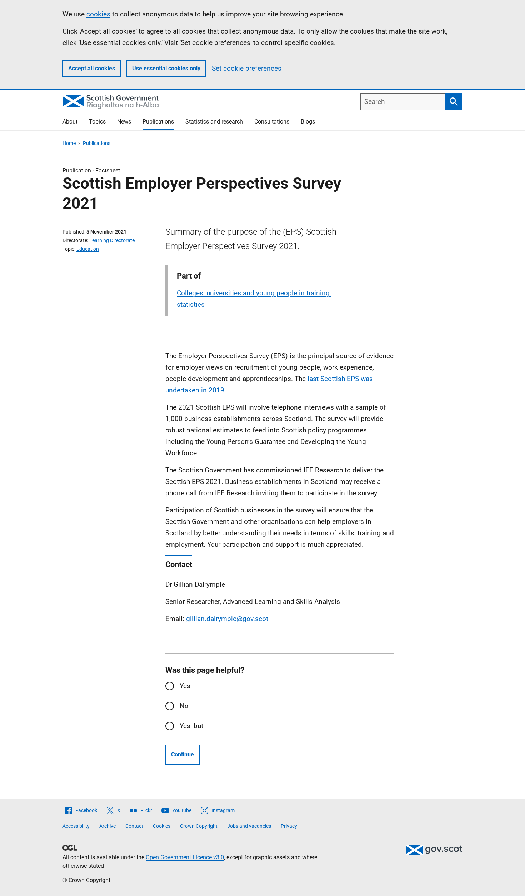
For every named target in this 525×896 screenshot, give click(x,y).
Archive (107, 826)
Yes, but (191, 726)
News (124, 121)
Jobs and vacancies (249, 826)
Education (87, 249)
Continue (182, 754)
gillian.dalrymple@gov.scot (227, 619)
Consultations (271, 121)
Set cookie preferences (246, 68)
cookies (98, 14)
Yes (185, 686)
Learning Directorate (112, 240)
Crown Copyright (199, 826)
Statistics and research (214, 121)
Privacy (289, 826)
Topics (97, 121)
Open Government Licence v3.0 (185, 857)
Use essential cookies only (166, 68)
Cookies (161, 826)
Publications (158, 121)
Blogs (308, 121)
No (184, 706)
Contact (134, 826)
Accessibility (76, 826)
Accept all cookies (91, 68)
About (70, 121)
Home (69, 143)
